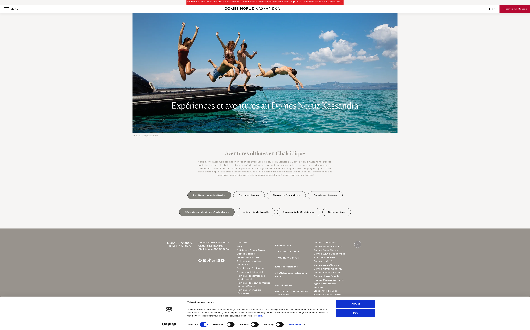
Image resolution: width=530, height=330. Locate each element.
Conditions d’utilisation (251, 268)
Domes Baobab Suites (327, 272)
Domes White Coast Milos (329, 254)
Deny (355, 313)
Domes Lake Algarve (326, 265)
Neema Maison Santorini (328, 280)
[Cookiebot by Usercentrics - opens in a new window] (169, 325)
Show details (295, 324)
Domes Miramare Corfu (327, 246)
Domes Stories (246, 254)
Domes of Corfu (323, 261)
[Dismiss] (342, 2)
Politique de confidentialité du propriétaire (253, 284)
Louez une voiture (248, 257)
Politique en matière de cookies (249, 263)
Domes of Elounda (324, 242)
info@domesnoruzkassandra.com (292, 274)
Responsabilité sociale (250, 272)
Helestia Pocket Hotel (327, 295)
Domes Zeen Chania (325, 250)
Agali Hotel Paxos (324, 284)
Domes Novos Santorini (327, 269)
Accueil (136, 136)
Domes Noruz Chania (326, 276)
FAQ (239, 246)
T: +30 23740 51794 (287, 258)
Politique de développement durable (251, 277)
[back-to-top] (357, 244)
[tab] (209, 195)
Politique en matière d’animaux (249, 291)
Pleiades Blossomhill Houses (325, 289)
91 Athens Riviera (324, 257)
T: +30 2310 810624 (287, 252)
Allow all (356, 304)
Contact (242, 242)
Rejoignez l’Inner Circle (251, 250)
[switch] (230, 324)
